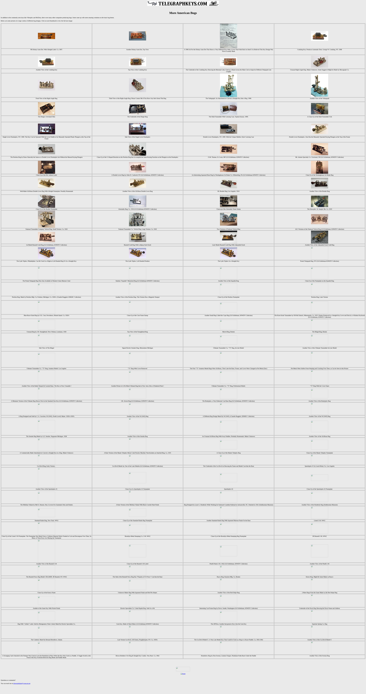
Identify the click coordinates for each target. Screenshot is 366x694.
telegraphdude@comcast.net (21, 683)
